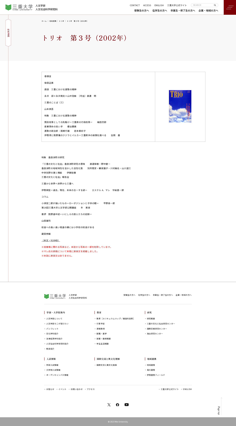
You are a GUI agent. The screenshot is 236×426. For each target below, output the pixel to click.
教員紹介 (50, 348)
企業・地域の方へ (208, 10)
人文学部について (54, 318)
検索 (215, 5)
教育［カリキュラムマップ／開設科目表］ (116, 318)
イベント (62, 389)
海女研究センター (155, 333)
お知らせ (50, 389)
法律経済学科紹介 (54, 338)
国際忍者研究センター (157, 328)
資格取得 (101, 328)
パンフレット (52, 328)
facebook (117, 404)
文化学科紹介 (52, 333)
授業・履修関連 (104, 338)
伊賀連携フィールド (156, 375)
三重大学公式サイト (177, 5)
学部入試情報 (52, 365)
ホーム (44, 21)
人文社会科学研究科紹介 (57, 343)
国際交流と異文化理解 (107, 365)
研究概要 (151, 318)
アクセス (91, 389)
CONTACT (135, 5)
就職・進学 (102, 333)
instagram (127, 404)
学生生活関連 (103, 343)
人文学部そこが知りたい (57, 323)
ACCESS (147, 5)
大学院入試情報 (53, 370)
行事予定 (101, 323)
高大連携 (151, 370)
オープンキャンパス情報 (57, 375)
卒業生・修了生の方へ (183, 10)
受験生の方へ (141, 10)
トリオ (61, 21)
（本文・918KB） (51, 240)
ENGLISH (159, 5)
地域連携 (52, 21)
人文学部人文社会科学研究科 (47, 7)
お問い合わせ (77, 389)
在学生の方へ (159, 10)
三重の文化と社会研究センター (161, 323)
